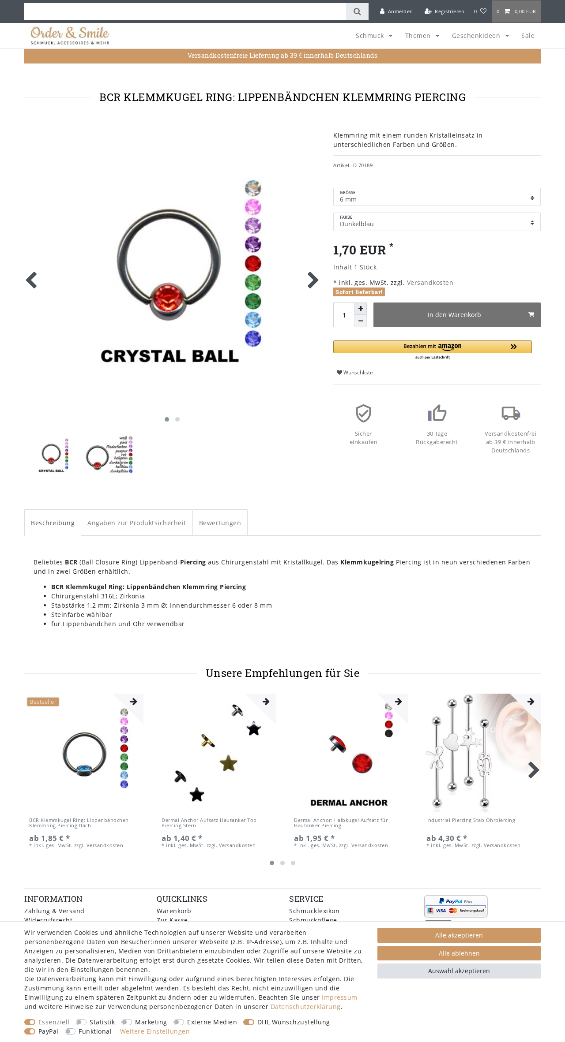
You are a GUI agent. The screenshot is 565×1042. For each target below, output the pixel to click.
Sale (528, 35)
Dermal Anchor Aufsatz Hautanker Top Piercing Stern (209, 823)
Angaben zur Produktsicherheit (136, 523)
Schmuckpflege (313, 920)
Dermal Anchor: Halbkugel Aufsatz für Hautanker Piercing (341, 823)
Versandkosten (429, 282)
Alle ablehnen (459, 953)
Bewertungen (220, 523)
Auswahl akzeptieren (459, 971)
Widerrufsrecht (48, 920)
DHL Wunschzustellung (293, 1022)
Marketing (151, 1022)
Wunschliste (357, 372)
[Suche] (357, 11)
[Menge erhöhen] (360, 309)
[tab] (52, 522)
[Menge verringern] (360, 321)
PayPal (48, 1031)
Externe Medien (212, 1022)
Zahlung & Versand (54, 911)
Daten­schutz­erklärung (306, 1006)
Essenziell (54, 1022)
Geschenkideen (477, 35)
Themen (419, 35)
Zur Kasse (172, 920)
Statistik (102, 1022)
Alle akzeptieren (459, 935)
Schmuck (371, 35)
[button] (432, 350)
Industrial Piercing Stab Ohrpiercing (470, 820)
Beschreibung (53, 523)
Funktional (95, 1031)
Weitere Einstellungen (155, 1031)
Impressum (340, 997)
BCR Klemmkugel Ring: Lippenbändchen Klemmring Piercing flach (79, 823)
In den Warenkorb (454, 314)
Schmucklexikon (314, 911)
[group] (83, 753)
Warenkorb (174, 911)
